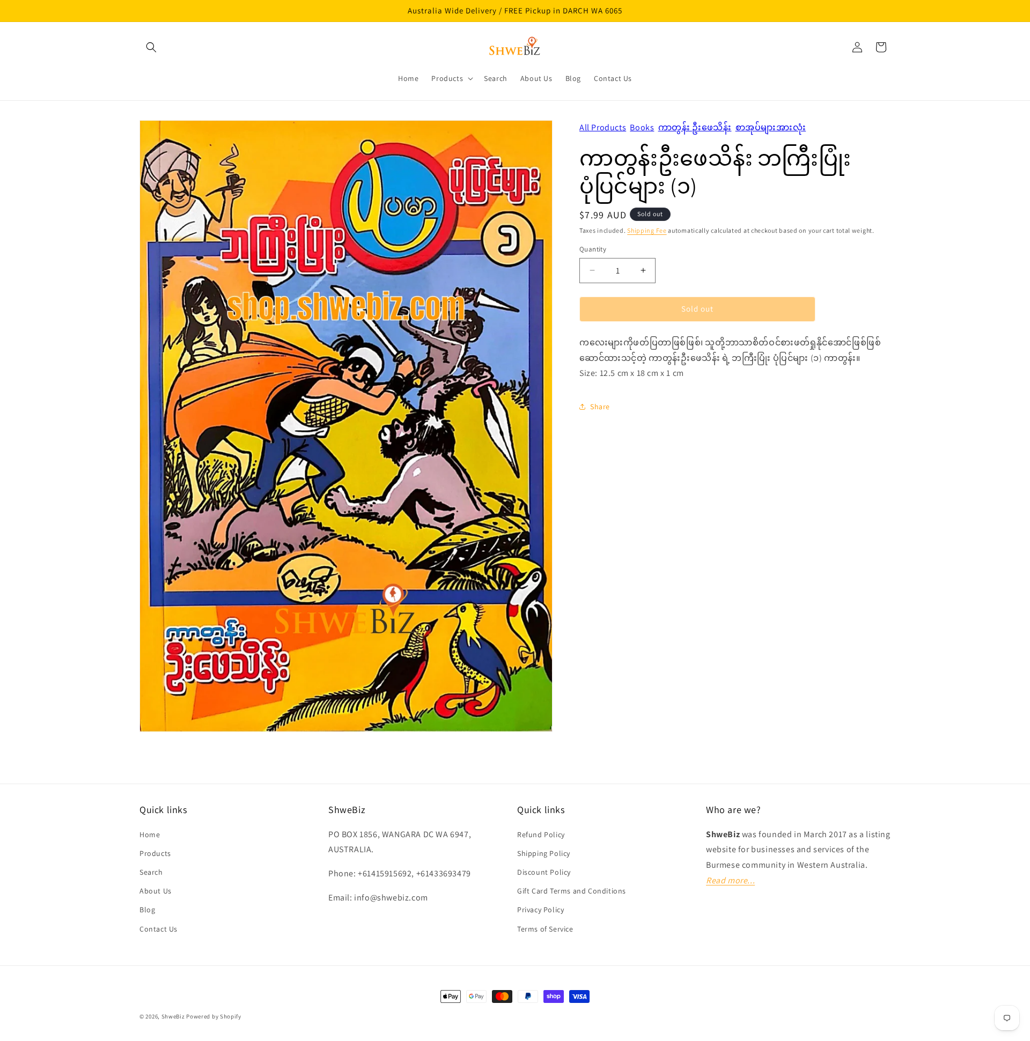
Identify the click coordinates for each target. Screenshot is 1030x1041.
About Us (155, 891)
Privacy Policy (540, 909)
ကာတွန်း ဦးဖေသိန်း (695, 127)
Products (155, 853)
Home (149, 834)
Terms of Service (545, 928)
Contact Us (158, 928)
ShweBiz (173, 1016)
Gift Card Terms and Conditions (571, 891)
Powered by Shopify (213, 1016)
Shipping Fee (646, 230)
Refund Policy (541, 834)
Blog (147, 909)
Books (642, 127)
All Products (602, 127)
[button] (151, 47)
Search (151, 872)
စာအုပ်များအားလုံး (770, 127)
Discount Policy (544, 872)
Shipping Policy (543, 853)
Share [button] (600, 406)
